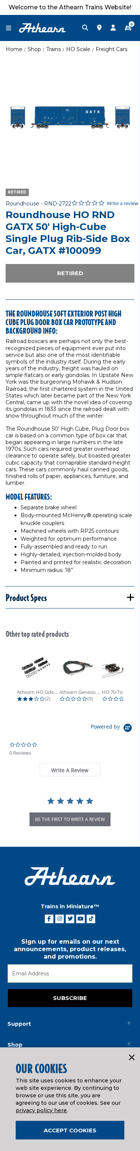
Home (14, 49)
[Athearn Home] (42, 27)
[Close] (131, 1057)
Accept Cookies (70, 1130)
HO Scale (78, 49)
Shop (34, 49)
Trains (53, 49)
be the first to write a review (70, 819)
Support (19, 1024)
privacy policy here (41, 1110)
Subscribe (70, 997)
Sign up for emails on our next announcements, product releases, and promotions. (70, 949)
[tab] (70, 769)
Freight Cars (111, 49)
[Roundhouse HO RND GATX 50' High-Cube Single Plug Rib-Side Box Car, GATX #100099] (70, 117)
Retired (70, 273)
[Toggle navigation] (12, 28)
